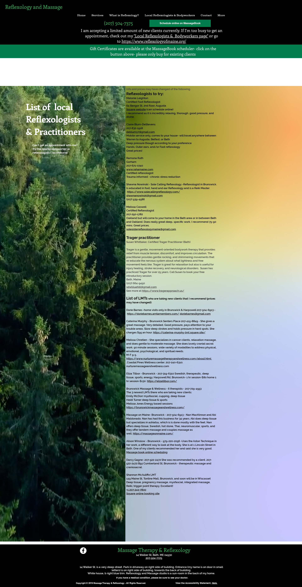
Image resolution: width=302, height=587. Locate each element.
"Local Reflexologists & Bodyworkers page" (171, 35)
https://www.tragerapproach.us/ (163, 290)
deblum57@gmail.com (140, 131)
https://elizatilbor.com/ (162, 381)
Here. (214, 583)
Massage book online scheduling (147, 452)
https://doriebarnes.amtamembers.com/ (153, 313)
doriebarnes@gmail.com (195, 313)
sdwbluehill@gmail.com (141, 287)
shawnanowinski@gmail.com (144, 195)
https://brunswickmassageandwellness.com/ (155, 407)
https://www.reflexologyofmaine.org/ (154, 41)
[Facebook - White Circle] (83, 550)
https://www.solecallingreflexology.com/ (153, 191)
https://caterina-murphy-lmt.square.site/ (179, 332)
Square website (136, 109)
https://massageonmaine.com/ (153, 433)
